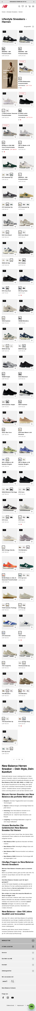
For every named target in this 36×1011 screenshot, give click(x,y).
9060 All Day (6, 263)
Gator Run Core (7, 432)
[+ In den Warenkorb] (15, 43)
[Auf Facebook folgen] (3, 997)
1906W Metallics (23, 321)
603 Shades (22, 263)
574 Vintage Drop (24, 721)
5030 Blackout (23, 377)
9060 (14, 856)
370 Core (21, 492)
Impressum (20, 1005)
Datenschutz (10, 1005)
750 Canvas (22, 635)
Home (3, 12)
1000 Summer (6, 321)
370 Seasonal (6, 635)
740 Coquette (6, 665)
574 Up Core (22, 578)
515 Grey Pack (6, 291)
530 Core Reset (7, 235)
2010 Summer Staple (8, 404)
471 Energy (21, 608)
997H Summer (22, 404)
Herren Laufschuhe (18, 888)
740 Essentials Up (24, 665)
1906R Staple (6, 377)
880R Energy (22, 349)
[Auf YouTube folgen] (12, 997)
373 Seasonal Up (7, 177)
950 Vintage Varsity (8, 550)
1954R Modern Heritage (9, 492)
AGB (28, 1005)
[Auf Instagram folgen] (8, 997)
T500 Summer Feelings (9, 608)
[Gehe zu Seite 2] (22, 759)
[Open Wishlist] (23, 6)
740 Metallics (22, 550)
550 (13, 841)
